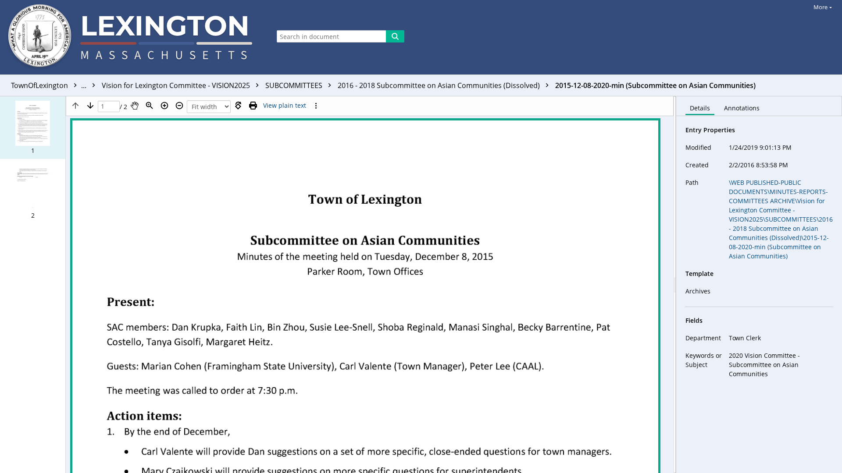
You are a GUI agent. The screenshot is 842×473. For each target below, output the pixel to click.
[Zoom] (149, 105)
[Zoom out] (179, 105)
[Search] (395, 36)
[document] (759, 284)
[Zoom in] (164, 105)
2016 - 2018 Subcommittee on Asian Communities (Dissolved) (440, 85)
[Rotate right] (238, 105)
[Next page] (90, 105)
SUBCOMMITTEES (294, 85)
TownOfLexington (49, 85)
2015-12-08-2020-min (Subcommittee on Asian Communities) (655, 85)
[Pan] (134, 105)
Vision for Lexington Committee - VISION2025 (177, 85)
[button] (32, 127)
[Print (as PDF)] (253, 105)
